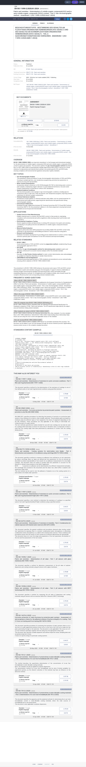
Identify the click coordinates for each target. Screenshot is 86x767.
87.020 (40, 442)
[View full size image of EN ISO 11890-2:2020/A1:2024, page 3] (23, 109)
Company (40, 764)
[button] (57, 19)
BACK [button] (14, 19)
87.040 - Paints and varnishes (34, 69)
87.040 (27, 19)
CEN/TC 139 (34, 19)
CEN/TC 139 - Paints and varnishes (36, 72)
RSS (53, 764)
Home (34, 764)
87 (27, 131)
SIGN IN (82, 2)
